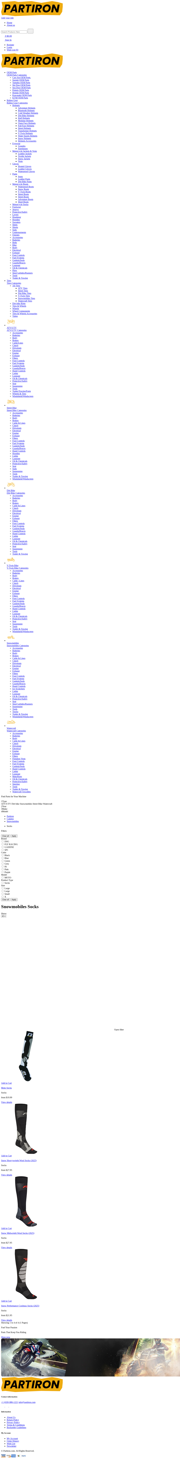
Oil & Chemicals (19, 268)
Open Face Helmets (27, 123)
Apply (14, 836)
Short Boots (23, 202)
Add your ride (7, 18)
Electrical (16, 250)
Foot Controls (18, 255)
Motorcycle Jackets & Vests (24, 151)
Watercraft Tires (25, 301)
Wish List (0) (12, 50)
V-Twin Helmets (25, 133)
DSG (6, 841)
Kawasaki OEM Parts (22, 95)
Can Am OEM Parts (21, 77)
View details (6, 1102)
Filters (15, 358)
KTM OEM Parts (20, 98)
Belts (14, 242)
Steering (16, 784)
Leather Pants (24, 179)
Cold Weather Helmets (28, 113)
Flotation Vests (18, 758)
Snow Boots (23, 189)
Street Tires (23, 291)
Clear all (5, 836)
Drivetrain (16, 348)
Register (10, 45)
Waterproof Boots (26, 186)
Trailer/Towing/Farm (21, 391)
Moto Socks (6, 1088)
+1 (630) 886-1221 (9, 1402)
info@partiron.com (27, 1402)
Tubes (15, 316)
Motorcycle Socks (20, 204)
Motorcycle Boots (20, 184)
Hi (5, 866)
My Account (12, 1438)
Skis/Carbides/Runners (22, 273)
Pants (14, 174)
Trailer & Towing (20, 278)
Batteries (16, 240)
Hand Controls (18, 371)
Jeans (20, 176)
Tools (14, 275)
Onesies (15, 235)
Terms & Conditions (16, 1425)
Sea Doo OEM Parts (21, 87)
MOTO (7, 877)
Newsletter (11, 1446)
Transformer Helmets (27, 131)
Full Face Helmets (26, 126)
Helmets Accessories (27, 141)
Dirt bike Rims (18, 303)
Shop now (5, 1337)
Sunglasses (23, 148)
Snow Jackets (24, 159)
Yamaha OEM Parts (21, 82)
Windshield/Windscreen (22, 396)
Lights (15, 373)
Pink (6, 869)
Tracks (15, 711)
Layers (15, 214)
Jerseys (15, 209)
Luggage (16, 265)
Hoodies (16, 219)
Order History (13, 1441)
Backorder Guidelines (16, 1427)
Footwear (16, 207)
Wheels (15, 308)
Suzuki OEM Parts (20, 80)
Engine (15, 353)
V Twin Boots (24, 192)
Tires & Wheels (19, 306)
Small (7, 894)
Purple (7, 872)
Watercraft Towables (21, 791)
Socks (7, 883)
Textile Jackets (24, 156)
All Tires (16, 285)
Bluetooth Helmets (26, 110)
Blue (6, 858)
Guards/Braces (18, 263)
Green (7, 861)
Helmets (16, 105)
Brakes (15, 340)
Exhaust (16, 252)
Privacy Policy (13, 1422)
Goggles (21, 146)
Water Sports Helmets (27, 136)
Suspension (17, 386)
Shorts (15, 227)
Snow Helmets (24, 138)
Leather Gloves (25, 169)
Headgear (16, 217)
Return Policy (13, 1420)
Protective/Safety (19, 212)
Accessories (17, 237)
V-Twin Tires (24, 296)
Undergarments (19, 232)
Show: (4, 913)
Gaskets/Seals (18, 260)
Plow (14, 270)
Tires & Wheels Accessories (24, 313)
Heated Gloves (24, 166)
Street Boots (23, 194)
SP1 (6, 850)
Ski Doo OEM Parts (21, 85)
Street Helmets (24, 128)
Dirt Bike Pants (25, 181)
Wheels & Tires (19, 393)
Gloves (15, 164)
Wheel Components (21, 311)
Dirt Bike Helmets (26, 115)
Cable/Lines (17, 343)
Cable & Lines (18, 423)
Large (7, 888)
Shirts (14, 225)
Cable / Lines (18, 581)
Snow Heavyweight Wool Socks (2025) (19, 1160)
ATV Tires (22, 288)
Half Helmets (24, 118)
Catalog (10, 819)
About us (11, 25)
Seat (14, 383)
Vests (20, 161)
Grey (6, 864)
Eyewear (16, 143)
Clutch (15, 345)
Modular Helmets (25, 120)
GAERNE (9, 847)
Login (9, 47)
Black (7, 855)
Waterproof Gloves (26, 171)
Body (14, 247)
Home (9, 22)
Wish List (11, 1443)
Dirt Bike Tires (24, 293)
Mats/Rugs (17, 776)
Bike (14, 245)
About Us (11, 1417)
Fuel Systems (18, 258)
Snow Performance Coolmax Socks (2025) (20, 1306)
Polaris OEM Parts (20, 90)
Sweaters (16, 222)
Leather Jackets (25, 153)
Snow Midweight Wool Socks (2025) (17, 1233)
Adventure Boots (25, 199)
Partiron (10, 816)
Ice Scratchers (18, 689)
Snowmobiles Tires (26, 298)
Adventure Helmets (26, 108)
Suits (14, 230)
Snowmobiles (13, 821)
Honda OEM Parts (20, 93)
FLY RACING (11, 844)
